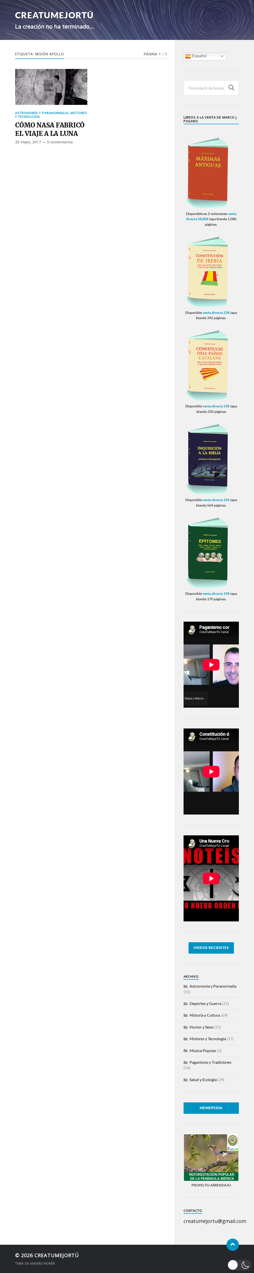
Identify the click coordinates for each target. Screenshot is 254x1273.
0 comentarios (60, 141)
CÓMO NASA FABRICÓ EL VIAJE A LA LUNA (50, 129)
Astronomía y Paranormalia (41, 113)
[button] (239, 1265)
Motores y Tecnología (208, 1038)
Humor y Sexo (201, 1027)
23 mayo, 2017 (28, 141)
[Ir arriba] (232, 1245)
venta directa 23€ (216, 312)
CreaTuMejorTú (54, 15)
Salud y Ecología (203, 1079)
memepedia (211, 1108)
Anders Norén (42, 1263)
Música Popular (203, 1050)
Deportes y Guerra (205, 1003)
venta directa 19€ (216, 593)
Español (199, 56)
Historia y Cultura (205, 1015)
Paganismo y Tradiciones (210, 1062)
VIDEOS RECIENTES (211, 948)
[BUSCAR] (231, 87)
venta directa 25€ (216, 500)
